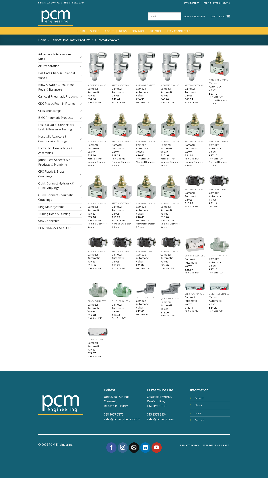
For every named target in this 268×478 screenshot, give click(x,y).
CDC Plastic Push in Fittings (56, 104)
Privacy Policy (191, 2)
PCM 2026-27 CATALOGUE (56, 228)
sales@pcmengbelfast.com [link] (122, 419)
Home (81, 31)
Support (155, 31)
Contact (138, 31)
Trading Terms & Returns (216, 2)
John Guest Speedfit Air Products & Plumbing (54, 162)
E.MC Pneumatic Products (55, 118)
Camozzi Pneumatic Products (70, 40)
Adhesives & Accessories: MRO (55, 56)
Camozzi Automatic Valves (94, 92)
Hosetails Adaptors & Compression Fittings (52, 138)
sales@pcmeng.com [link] (160, 419)
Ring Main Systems (51, 207)
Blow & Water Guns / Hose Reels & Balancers (56, 87)
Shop (93, 31)
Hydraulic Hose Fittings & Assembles (55, 150)
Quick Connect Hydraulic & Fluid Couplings (56, 185)
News (123, 31)
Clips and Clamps (49, 111)
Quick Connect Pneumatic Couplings (55, 197)
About (109, 31)
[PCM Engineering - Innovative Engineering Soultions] (65, 16)
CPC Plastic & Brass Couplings (51, 174)
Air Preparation (48, 66)
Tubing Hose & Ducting (54, 214)
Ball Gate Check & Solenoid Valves (56, 75)
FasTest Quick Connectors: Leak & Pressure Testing (56, 127)
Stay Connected (178, 31)
